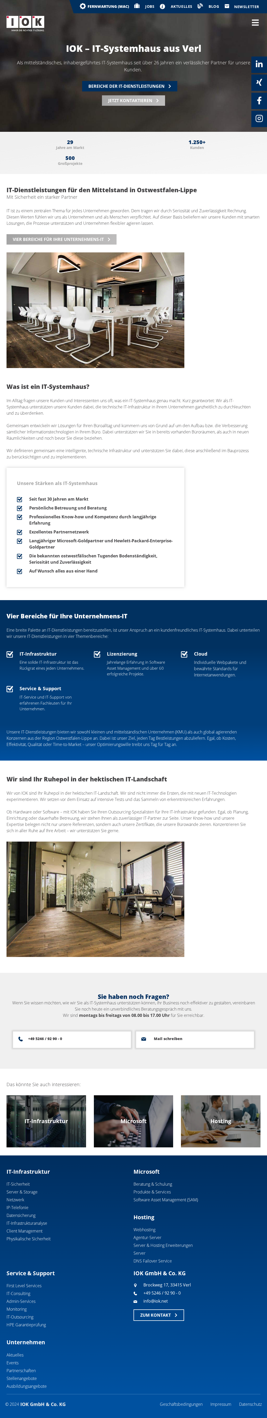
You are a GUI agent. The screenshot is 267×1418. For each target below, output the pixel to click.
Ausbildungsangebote (27, 1386)
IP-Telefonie (17, 1207)
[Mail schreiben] (143, 1039)
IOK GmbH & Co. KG (160, 1273)
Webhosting (144, 1230)
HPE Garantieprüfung (26, 1325)
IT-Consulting (18, 1293)
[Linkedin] (259, 64)
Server (139, 1253)
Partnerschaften (21, 1370)
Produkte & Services (152, 1192)
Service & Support (31, 1273)
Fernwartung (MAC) (108, 6)
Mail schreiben (168, 1038)
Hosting (144, 1217)
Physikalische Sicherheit (29, 1239)
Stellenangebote (22, 1378)
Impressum (220, 1404)
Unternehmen (26, 1342)
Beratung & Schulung (153, 1184)
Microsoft (147, 1171)
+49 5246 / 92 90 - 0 (45, 1038)
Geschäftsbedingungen (181, 1404)
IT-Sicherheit (18, 1184)
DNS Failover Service (153, 1261)
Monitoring (17, 1309)
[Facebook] (259, 100)
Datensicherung (21, 1215)
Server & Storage (22, 1192)
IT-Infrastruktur (28, 1171)
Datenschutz (250, 1404)
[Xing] (259, 82)
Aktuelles (15, 1355)
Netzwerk (15, 1200)
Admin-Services (21, 1301)
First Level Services (24, 1286)
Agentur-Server (147, 1237)
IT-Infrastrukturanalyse (27, 1223)
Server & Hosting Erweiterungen (163, 1245)
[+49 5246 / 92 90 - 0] (20, 1039)
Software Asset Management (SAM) (166, 1200)
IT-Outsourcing (20, 1317)
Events (13, 1363)
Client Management (25, 1231)
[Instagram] (259, 118)
